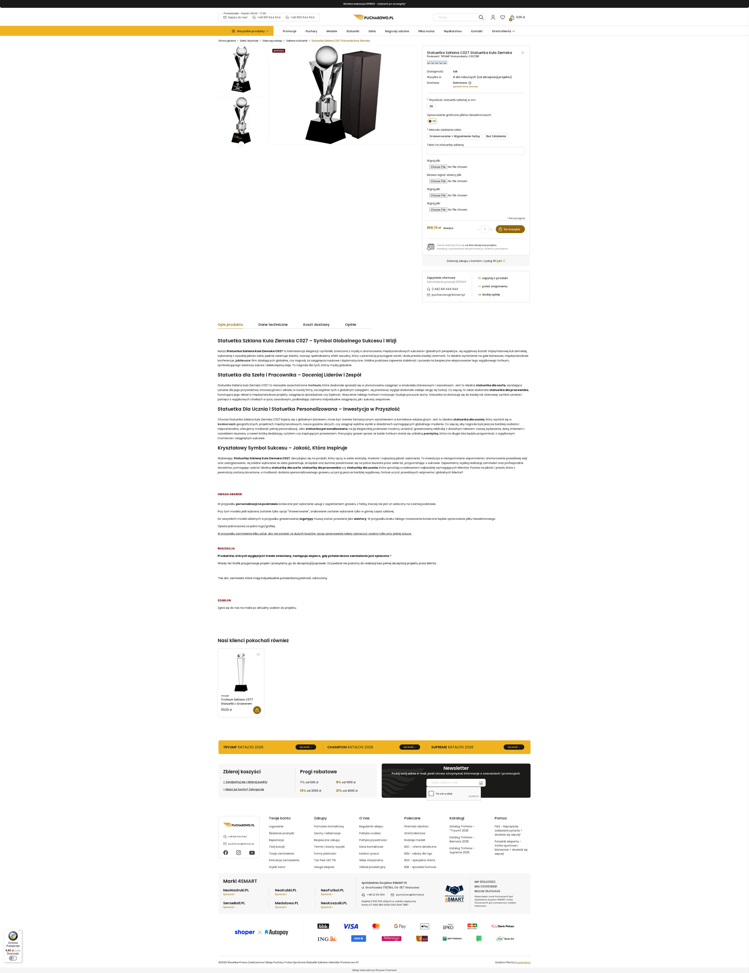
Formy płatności (325, 853)
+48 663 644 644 (302, 17)
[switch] (13, 958)
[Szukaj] (481, 17)
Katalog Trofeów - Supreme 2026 (462, 850)
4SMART (247, 881)
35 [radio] (431, 106)
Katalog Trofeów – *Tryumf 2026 (462, 828)
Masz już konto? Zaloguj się (245, 789)
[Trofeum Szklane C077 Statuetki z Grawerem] (241, 672)
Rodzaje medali (414, 840)
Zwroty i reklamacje (327, 833)
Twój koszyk (277, 847)
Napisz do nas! (238, 17)
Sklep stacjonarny (371, 860)
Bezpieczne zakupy (327, 840)
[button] (251, 31)
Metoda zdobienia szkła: (444, 130)
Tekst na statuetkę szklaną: (445, 145)
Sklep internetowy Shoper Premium (374, 970)
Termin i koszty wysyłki (329, 847)
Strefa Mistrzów (414, 833)
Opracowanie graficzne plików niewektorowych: (459, 115)
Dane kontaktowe (371, 847)
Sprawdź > (229, 894)
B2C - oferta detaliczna (420, 847)
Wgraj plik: (433, 161)
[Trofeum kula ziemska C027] (241, 71)
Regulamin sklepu (371, 826)
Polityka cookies (370, 833)
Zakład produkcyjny (372, 867)
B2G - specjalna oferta (419, 860)
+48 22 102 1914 (376, 894)
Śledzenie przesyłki (281, 833)
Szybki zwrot (277, 867)
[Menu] (19, 931)
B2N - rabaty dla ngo (418, 853)
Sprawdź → (306, 747)
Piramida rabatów (416, 826)
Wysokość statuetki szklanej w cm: (451, 100)
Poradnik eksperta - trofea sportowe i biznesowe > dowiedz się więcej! (511, 847)
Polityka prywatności (373, 840)
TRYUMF (445, 56)
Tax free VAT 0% (325, 860)
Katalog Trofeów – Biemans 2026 (462, 839)
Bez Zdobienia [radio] (496, 136)
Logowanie (276, 826)
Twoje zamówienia (281, 853)
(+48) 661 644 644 (445, 289)
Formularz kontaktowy (329, 826)
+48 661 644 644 (269, 17)
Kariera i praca (369, 853)
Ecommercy (523, 962)
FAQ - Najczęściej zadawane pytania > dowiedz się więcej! (508, 830)
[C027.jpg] (241, 123)
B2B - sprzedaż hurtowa (420, 867)
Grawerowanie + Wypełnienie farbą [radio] (455, 136)
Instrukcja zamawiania (284, 860)
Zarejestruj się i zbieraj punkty (246, 782)
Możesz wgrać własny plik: (444, 175)
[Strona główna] (374, 17)
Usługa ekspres (324, 867)
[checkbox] (432, 121)
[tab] (238, 325)
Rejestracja (276, 840)
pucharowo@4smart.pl (448, 295)
